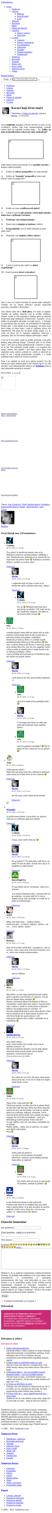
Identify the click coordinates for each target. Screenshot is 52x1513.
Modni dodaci (12, 1478)
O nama (15, 38)
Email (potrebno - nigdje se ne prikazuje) (18, 1232)
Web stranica (6, 1240)
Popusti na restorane (14, 1503)
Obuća (9, 1475)
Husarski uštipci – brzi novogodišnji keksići (24, 1374)
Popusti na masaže (14, 1500)
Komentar (5, 1245)
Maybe (14, 116)
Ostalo (14, 71)
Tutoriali (15, 21)
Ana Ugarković (14, 504)
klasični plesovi (33, 504)
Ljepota (15, 11)
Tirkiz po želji (26, 1384)
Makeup (20, 14)
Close (4, 509)
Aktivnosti (21, 47)
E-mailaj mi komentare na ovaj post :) (20, 1301)
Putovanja (21, 35)
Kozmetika (11, 1471)
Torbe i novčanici (13, 1483)
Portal (8, 7)
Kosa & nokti (22, 16)
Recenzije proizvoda (15, 1441)
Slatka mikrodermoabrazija (17, 1348)
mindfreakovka (13, 1035)
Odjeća (9, 1473)
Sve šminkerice (23, 45)
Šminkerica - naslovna (15, 1439)
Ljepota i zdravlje (13, 1495)
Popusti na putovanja (15, 1498)
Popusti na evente (13, 1505)
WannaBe (10, 809)
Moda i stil (16, 64)
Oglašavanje (22, 54)
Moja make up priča (33, 1362)
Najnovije (10, 1468)
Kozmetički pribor (14, 1485)
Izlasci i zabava (23, 33)
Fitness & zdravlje (19, 28)
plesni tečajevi (32, 507)
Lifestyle (15, 30)
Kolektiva (40, 366)
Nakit (8, 1480)
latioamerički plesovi (9, 507)
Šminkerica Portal (9, 1434)
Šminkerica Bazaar (9, 1463)
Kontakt (20, 49)
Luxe (19, 18)
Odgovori (10, 566)
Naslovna (16, 9)
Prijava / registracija (25, 42)
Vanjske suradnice (24, 52)
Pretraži (4, 75)
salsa (41, 507)
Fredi (24, 504)
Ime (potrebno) (7, 1228)
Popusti (4, 1490)
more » (19, 1247)
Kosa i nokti (17, 66)
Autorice (20, 40)
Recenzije (16, 23)
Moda (14, 26)
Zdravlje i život (18, 69)
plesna (22, 507)
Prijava (11, 75)
